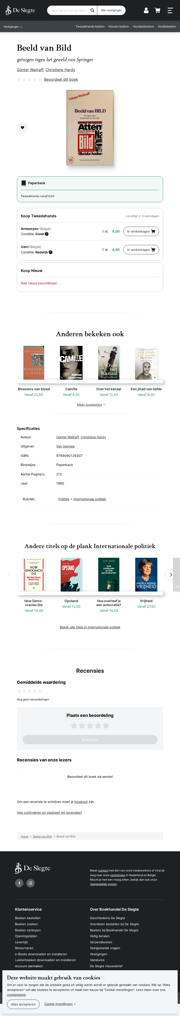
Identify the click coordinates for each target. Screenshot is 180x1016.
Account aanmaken (29, 966)
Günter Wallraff (30, 69)
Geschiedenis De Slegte (107, 918)
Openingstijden (26, 936)
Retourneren (24, 948)
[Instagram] (30, 883)
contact (103, 870)
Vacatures (97, 960)
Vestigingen (98, 954)
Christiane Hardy (60, 69)
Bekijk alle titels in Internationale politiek (90, 627)
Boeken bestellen (28, 918)
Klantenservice (28, 909)
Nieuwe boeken (119, 26)
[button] (9, 574)
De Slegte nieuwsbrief (106, 966)
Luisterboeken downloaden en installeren (45, 960)
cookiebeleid (16, 995)
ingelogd (81, 802)
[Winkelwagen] (157, 10)
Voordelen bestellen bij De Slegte (114, 924)
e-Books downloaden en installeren (41, 954)
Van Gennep (65, 446)
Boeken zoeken (26, 924)
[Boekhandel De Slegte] (20, 10)
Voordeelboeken (143, 26)
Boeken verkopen (28, 930)
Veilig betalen (100, 936)
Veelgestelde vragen (103, 884)
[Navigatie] (170, 10)
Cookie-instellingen (58, 1003)
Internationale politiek (89, 499)
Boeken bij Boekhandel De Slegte (114, 930)
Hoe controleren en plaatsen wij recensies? (49, 812)
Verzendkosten (101, 942)
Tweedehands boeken (90, 26)
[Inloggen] (146, 10)
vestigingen (117, 875)
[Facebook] (19, 883)
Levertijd (21, 942)
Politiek (63, 499)
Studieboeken (167, 26)
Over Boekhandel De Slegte (114, 909)
